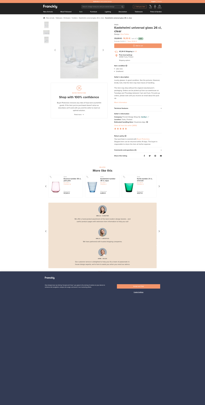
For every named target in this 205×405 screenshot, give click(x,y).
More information (120, 102)
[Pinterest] (155, 156)
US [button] (136, 51)
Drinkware (67, 18)
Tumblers (75, 18)
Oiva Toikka (124, 34)
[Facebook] (144, 156)
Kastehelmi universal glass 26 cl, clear (91, 18)
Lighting (108, 12)
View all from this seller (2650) (125, 125)
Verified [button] (143, 117)
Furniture (93, 12)
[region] (102, 338)
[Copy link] (161, 156)
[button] (55, 50)
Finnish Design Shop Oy (131, 117)
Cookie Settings (139, 292)
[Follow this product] (50, 177)
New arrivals (50, 18)
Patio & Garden (156, 12)
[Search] (122, 6)
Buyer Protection (143, 139)
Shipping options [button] (124, 60)
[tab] (138, 108)
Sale (81, 12)
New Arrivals (48, 12)
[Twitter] (150, 156)
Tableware (139, 12)
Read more (78, 114)
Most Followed (65, 12)
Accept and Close (138, 286)
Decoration (123, 12)
